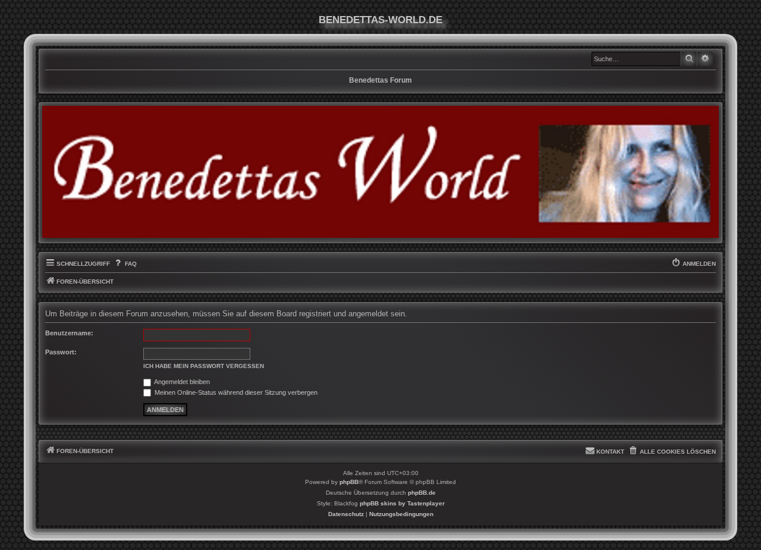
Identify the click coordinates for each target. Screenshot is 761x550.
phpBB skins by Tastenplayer (402, 503)
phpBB (349, 482)
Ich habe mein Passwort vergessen (203, 366)
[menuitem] (124, 264)
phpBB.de (422, 492)
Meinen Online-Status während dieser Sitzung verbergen (235, 392)
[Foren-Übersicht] (380, 172)
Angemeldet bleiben (181, 381)
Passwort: (61, 352)
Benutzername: (69, 333)
